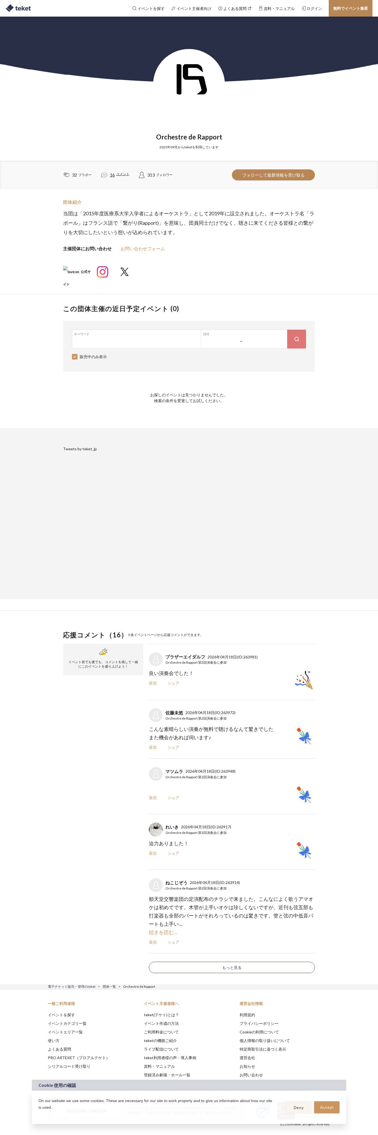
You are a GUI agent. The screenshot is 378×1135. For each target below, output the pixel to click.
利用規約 (247, 1014)
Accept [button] (327, 1107)
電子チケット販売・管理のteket (71, 986)
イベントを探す (61, 1014)
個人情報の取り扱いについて (265, 1040)
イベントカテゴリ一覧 (67, 1023)
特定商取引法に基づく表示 (263, 1049)
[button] (39, 1114)
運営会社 (247, 1057)
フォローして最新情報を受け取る (273, 174)
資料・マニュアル (159, 1066)
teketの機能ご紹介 (160, 1040)
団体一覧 (109, 986)
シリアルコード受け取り (69, 1066)
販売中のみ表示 (93, 356)
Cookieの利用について (259, 1032)
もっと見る (232, 967)
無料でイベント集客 (350, 8)
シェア (173, 683)
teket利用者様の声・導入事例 (170, 1057)
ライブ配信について (161, 1049)
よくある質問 (59, 1049)
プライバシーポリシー (259, 1023)
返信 (153, 683)
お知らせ (247, 1066)
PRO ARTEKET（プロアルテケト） (79, 1057)
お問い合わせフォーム (143, 248)
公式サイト (77, 274)
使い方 (53, 1040)
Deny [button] (299, 1107)
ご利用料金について (161, 1032)
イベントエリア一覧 (65, 1032)
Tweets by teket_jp (80, 448)
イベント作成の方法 (161, 1023)
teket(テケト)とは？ (161, 1014)
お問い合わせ (251, 1074)
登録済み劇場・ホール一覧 (167, 1074)
